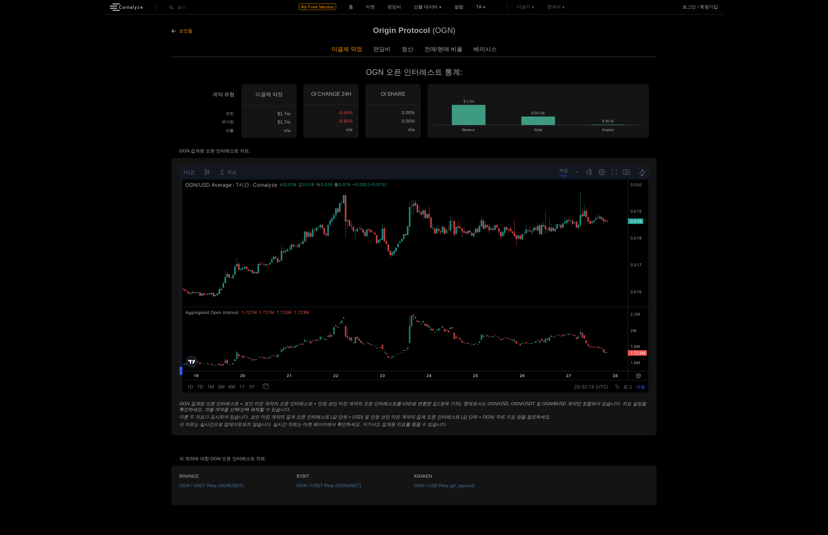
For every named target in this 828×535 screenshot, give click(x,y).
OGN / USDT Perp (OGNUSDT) (211, 485)
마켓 (370, 6)
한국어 (554, 6)
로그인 (689, 6)
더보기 (523, 6)
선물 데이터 (426, 6)
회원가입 (709, 6)
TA (479, 6)
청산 (407, 49)
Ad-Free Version (317, 6)
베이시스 (485, 49)
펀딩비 (394, 6)
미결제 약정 (347, 49)
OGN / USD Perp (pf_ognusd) (444, 485)
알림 (458, 6)
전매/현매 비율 (443, 49)
